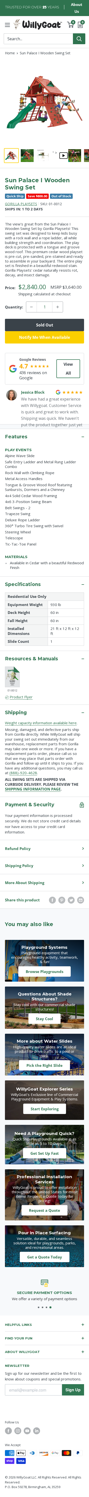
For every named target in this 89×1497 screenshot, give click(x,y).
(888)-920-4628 (23, 772)
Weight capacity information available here (41, 722)
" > (54, 152)
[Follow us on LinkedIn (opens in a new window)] (36, 1430)
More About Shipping (24, 882)
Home (10, 53)
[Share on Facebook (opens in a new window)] (52, 900)
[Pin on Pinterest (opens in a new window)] (61, 900)
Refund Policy (18, 848)
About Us (76, 8)
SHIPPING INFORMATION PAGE (33, 789)
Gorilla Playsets (21, 204)
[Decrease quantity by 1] (31, 307)
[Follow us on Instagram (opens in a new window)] (17, 1430)
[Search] (79, 38)
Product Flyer (21, 696)
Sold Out (44, 325)
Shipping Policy (19, 865)
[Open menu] (7, 25)
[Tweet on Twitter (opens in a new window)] (71, 900)
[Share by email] (80, 900)
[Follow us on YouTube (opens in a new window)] (27, 1430)
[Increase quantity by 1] (57, 307)
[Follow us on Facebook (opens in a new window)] (8, 1430)
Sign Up (73, 1390)
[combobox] (38, 38)
